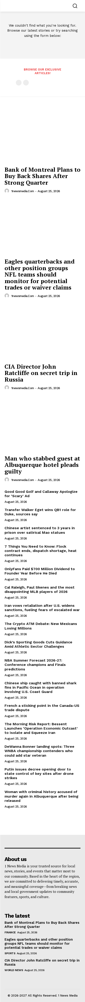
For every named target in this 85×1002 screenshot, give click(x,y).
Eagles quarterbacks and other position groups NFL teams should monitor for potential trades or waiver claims (40, 274)
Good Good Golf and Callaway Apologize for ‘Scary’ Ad (41, 493)
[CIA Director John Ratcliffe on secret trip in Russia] (42, 332)
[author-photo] (7, 191)
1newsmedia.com (22, 191)
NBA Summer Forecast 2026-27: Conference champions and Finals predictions (35, 664)
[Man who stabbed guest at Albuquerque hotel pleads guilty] (42, 424)
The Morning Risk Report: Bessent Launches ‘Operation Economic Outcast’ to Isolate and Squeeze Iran (41, 728)
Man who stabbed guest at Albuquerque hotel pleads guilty (42, 464)
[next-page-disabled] (26, 83)
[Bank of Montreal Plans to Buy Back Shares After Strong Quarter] (42, 135)
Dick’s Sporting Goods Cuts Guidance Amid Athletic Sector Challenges (38, 644)
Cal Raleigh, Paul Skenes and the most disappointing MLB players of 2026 (40, 589)
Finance (10, 932)
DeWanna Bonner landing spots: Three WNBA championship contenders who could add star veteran (39, 750)
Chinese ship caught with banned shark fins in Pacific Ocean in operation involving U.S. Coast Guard (40, 687)
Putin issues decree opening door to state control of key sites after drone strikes (39, 773)
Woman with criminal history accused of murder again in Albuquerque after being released (41, 796)
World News (14, 970)
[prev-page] (19, 83)
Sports (10, 953)
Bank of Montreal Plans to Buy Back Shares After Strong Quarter (42, 176)
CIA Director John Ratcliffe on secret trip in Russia (41, 373)
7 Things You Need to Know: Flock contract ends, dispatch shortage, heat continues (41, 550)
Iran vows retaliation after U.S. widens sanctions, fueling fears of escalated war (42, 607)
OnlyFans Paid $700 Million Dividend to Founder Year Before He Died (40, 571)
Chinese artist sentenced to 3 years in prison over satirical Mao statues (40, 530)
